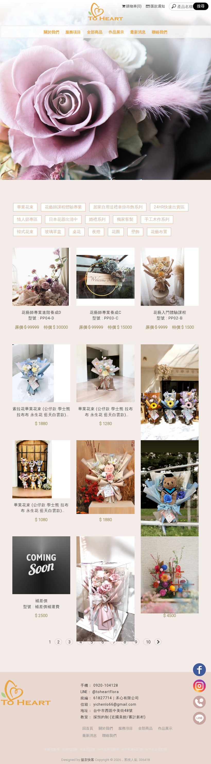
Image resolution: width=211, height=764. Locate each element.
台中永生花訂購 (156, 749)
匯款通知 (158, 6)
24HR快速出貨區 (169, 207)
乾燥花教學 (52, 749)
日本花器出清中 (63, 219)
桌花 (77, 231)
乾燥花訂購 (69, 749)
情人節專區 (27, 219)
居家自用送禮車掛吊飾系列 (118, 207)
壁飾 (135, 231)
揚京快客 (87, 760)
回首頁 (87, 728)
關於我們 (51, 32)
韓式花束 (25, 231)
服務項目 (73, 32)
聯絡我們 (159, 32)
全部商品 (94, 32)
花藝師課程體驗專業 (63, 207)
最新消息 (138, 32)
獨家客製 (125, 219)
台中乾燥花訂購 (132, 749)
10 (148, 642)
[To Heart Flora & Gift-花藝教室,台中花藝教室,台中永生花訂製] (105, 12)
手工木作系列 (157, 219)
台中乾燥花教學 (108, 749)
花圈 (116, 231)
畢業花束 (25, 207)
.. (122, 760)
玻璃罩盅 (53, 231)
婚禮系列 (97, 219)
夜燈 (96, 231)
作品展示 (116, 32)
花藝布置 (159, 231)
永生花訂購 (87, 749)
